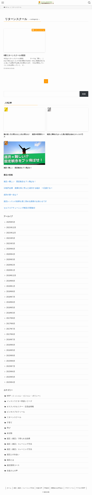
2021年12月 (11, 227)
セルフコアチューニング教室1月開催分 (19, 208)
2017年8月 (10, 323)
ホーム (9, 488)
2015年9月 (10, 355)
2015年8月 (10, 361)
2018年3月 (10, 313)
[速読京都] (46, 2)
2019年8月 (10, 281)
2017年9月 (10, 318)
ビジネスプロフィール (16, 412)
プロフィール (69, 488)
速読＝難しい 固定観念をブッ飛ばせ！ (20, 181)
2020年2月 (10, 265)
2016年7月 (10, 339)
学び (8, 428)
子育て (9, 422)
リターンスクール (14, 417)
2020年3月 (10, 259)
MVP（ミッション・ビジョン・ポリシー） (24, 396)
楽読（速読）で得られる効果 (18, 438)
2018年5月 (10, 307)
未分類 (9, 433)
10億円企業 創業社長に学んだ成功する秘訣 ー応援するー (28, 188)
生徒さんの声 (12, 471)
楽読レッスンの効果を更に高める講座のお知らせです (25, 201)
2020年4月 (10, 254)
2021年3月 (10, 243)
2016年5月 (10, 350)
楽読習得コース (13, 465)
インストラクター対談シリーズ (19, 401)
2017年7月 (10, 329)
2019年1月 (10, 286)
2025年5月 (10, 222)
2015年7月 (10, 366)
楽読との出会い (13, 454)
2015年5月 (10, 377)
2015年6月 (10, 371)
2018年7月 (10, 297)
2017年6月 (10, 334)
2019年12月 (11, 275)
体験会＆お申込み (57, 488)
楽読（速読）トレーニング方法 (19, 444)
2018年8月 (10, 291)
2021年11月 (11, 233)
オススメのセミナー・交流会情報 (20, 406)
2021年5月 (10, 238)
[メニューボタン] (2, 2)
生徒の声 (39, 488)
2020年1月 (10, 270)
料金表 (46, 488)
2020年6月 (10, 249)
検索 (84, 94)
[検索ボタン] (89, 2)
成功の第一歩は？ (11, 195)
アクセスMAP (80, 488)
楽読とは (10, 460)
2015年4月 (10, 382)
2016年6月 (10, 345)
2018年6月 (10, 302)
